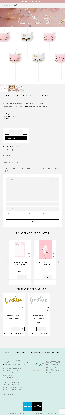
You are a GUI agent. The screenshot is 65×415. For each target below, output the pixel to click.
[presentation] (3, 55)
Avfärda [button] (39, 1)
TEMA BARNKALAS (27, 23)
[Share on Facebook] (7, 150)
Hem (15, 23)
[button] (20, 282)
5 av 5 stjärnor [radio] (56, 179)
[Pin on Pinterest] (12, 150)
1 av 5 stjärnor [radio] (50, 179)
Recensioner (7, 155)
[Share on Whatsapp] (15, 150)
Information (59, 413)
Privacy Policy (40, 413)
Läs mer (48, 375)
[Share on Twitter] (10, 150)
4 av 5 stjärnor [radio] (54, 179)
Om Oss (7, 352)
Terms (50, 413)
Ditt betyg (11, 179)
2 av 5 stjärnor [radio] (51, 179)
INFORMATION (20, 352)
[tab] (7, 156)
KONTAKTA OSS (35, 352)
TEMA (19, 23)
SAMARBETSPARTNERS (52, 352)
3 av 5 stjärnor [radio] (53, 179)
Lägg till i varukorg (16, 138)
